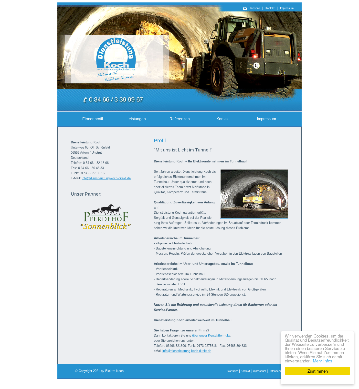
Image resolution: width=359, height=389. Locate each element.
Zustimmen (317, 371)
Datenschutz (276, 370)
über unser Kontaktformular (211, 335)
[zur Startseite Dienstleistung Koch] (116, 75)
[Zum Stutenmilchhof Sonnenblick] (105, 228)
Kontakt (270, 8)
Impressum (287, 8)
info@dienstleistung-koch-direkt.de (106, 178)
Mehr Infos (322, 361)
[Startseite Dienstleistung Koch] (245, 9)
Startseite (254, 8)
